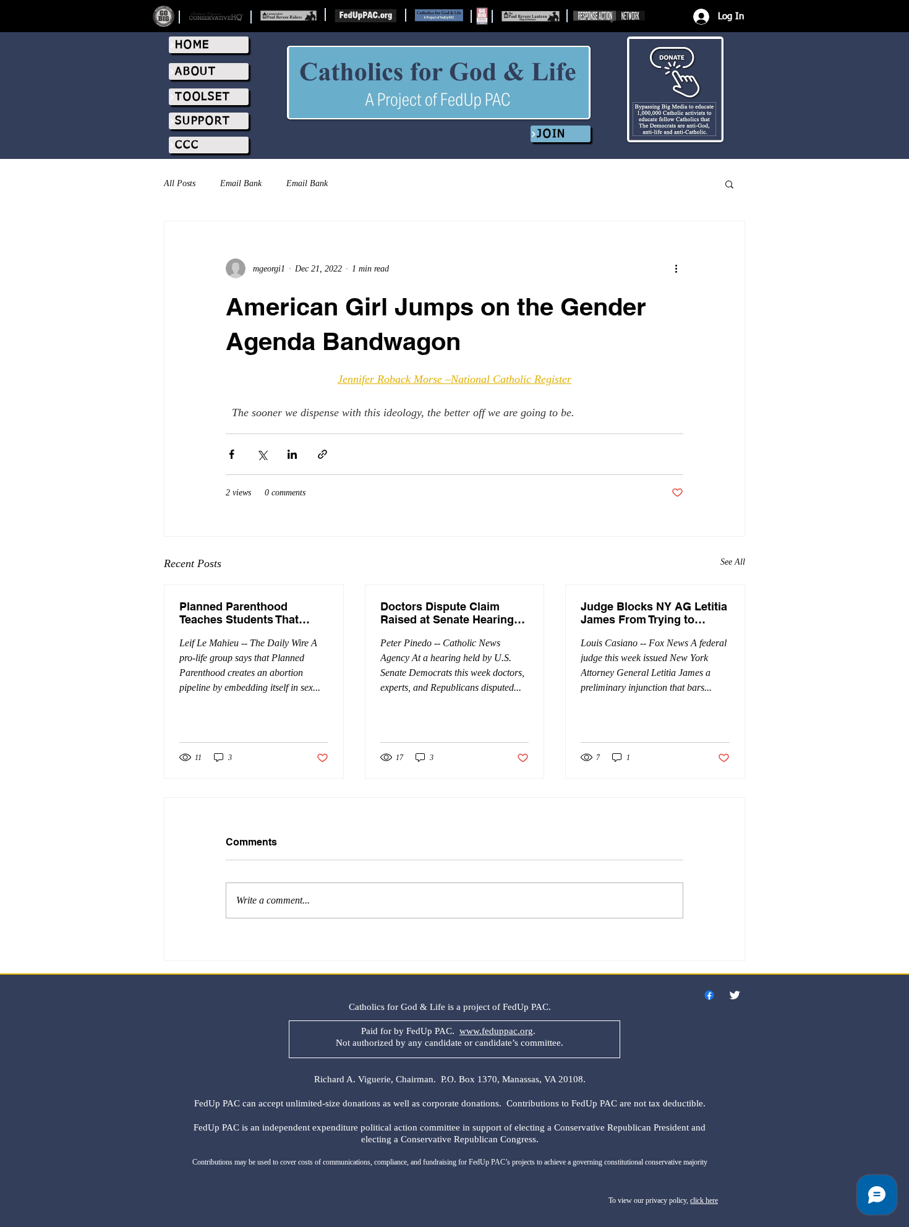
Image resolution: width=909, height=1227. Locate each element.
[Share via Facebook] (231, 454)
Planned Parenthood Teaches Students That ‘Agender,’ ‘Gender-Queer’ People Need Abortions (246, 613)
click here (704, 1200)
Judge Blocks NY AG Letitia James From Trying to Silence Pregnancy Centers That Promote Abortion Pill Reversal (654, 613)
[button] (729, 184)
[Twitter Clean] (734, 995)
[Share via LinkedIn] (292, 454)
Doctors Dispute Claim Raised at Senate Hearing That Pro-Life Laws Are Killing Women (447, 613)
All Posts (179, 183)
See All (732, 561)
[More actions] (675, 268)
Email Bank (241, 183)
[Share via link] (322, 454)
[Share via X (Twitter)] (262, 454)
